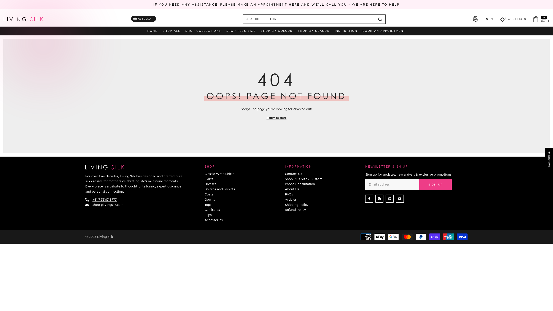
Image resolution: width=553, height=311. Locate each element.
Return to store (277, 118)
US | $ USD (144, 19)
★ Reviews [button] (549, 159)
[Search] (314, 19)
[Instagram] (379, 199)
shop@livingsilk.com (107, 205)
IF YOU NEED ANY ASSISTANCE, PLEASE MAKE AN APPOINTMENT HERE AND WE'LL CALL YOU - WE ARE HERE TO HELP (276, 4)
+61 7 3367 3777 (104, 199)
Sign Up (435, 184)
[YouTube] (400, 199)
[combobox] (309, 19)
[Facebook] (369, 199)
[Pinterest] (390, 199)
